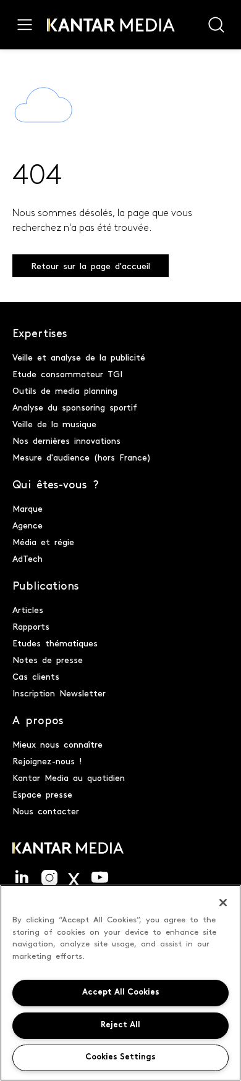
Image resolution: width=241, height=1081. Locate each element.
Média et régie (43, 541)
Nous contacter (45, 810)
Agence (27, 524)
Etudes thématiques (55, 642)
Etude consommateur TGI (67, 373)
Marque (27, 508)
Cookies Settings (120, 1057)
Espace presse (42, 794)
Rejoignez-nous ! (47, 760)
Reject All (120, 1025)
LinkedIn (22, 878)
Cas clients (35, 676)
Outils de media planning (64, 390)
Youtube (99, 878)
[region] (120, 983)
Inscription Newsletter (59, 692)
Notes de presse (47, 659)
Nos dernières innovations (66, 440)
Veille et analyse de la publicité (78, 357)
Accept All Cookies (120, 992)
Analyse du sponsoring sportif (74, 407)
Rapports (30, 626)
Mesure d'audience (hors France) (81, 457)
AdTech (27, 558)
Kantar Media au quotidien (68, 777)
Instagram (49, 878)
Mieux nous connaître (57, 744)
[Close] (223, 902)
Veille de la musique (54, 423)
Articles (27, 609)
